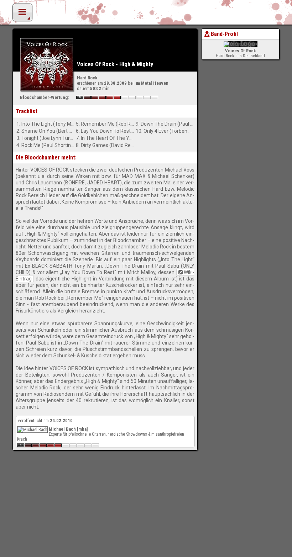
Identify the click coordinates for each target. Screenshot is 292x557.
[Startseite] (146, 14)
